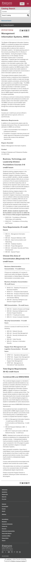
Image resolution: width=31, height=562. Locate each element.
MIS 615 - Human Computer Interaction (18, 317)
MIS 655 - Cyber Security (14, 339)
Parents (4, 508)
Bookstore (4, 521)
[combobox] (15, 11)
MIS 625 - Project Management (14, 246)
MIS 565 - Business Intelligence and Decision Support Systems (17, 300)
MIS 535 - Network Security (14, 331)
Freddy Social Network (20, 552)
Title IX (3, 540)
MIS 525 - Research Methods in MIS (15, 238)
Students (4, 504)
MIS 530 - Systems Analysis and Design (18, 309)
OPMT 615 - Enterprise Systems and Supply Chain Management (17, 360)
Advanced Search (6, 20)
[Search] (28, 15)
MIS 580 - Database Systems (13, 244)
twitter (6, 552)
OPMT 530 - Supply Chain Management (18, 357)
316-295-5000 (5, 556)
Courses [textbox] (4, 11)
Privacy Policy (5, 538)
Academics (4, 492)
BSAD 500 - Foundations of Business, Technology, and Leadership (16, 218)
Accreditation (5, 519)
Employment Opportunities (8, 531)
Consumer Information (7, 524)
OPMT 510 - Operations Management (17, 355)
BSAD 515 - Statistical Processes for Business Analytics (17, 288)
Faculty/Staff (5, 506)
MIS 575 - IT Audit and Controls (16, 315)
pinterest (14, 552)
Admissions (4, 489)
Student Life (5, 494)
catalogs (8, 559)
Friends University (7, 3)
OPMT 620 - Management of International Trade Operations (15, 364)
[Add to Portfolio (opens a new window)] (22, 30)
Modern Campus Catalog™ (19, 561)
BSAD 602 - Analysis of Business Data (18, 294)
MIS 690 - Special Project (12, 252)
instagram (12, 552)
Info (22, 4)
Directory (4, 528)
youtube (9, 552)
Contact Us (4, 526)
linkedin (17, 552)
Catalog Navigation (8, 25)
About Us (4, 496)
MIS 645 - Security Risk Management (17, 333)
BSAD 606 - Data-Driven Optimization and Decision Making (17, 296)
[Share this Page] (24, 30)
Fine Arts (4, 499)
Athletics (4, 514)
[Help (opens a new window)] (28, 30)
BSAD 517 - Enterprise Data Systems (17, 291)
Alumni (3, 511)
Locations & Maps (6, 535)
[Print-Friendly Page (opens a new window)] (26, 30)
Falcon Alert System (6, 533)
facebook (2, 552)
